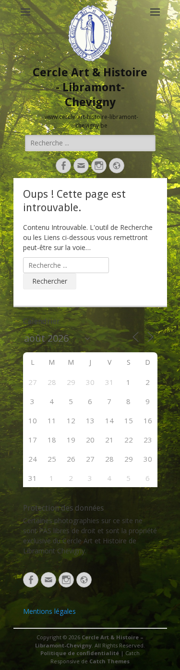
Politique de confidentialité (79, 653)
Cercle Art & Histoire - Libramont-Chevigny (90, 87)
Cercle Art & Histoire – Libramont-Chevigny (89, 641)
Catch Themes (109, 661)
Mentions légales (49, 611)
